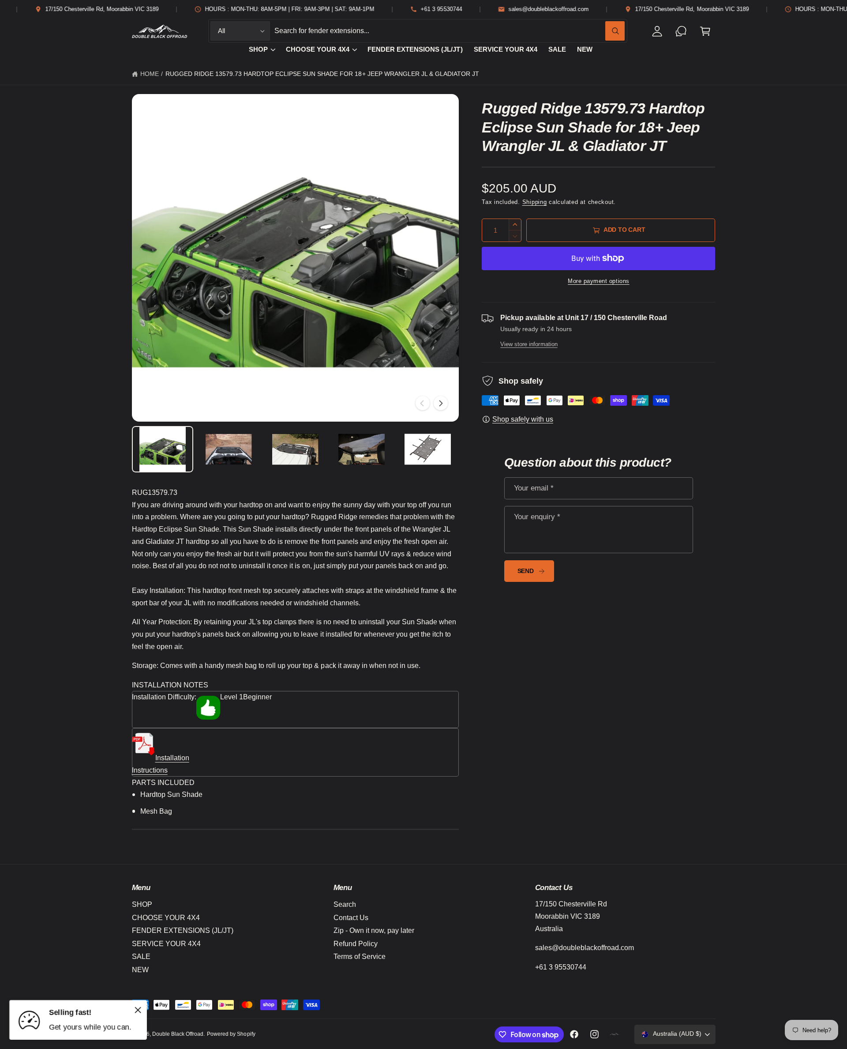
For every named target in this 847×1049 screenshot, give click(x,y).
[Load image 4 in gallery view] (362, 449)
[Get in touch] (681, 31)
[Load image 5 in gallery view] (428, 449)
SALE (141, 956)
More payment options (599, 281)
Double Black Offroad (177, 1034)
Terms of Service (360, 956)
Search (345, 904)
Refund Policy (356, 943)
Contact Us (351, 917)
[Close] (138, 1009)
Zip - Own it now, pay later (374, 930)
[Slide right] (441, 403)
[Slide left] (423, 403)
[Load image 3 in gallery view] (295, 449)
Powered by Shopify (231, 1034)
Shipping (534, 202)
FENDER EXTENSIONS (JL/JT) (182, 930)
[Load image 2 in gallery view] (229, 449)
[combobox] (449, 31)
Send (525, 571)
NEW (140, 970)
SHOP (258, 49)
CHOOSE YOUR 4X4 (317, 49)
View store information (528, 344)
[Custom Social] (615, 1034)
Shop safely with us (522, 419)
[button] (705, 31)
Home (149, 74)
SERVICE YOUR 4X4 (166, 943)
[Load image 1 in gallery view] (163, 449)
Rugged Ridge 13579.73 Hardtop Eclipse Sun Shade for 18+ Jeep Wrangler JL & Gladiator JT (322, 74)
